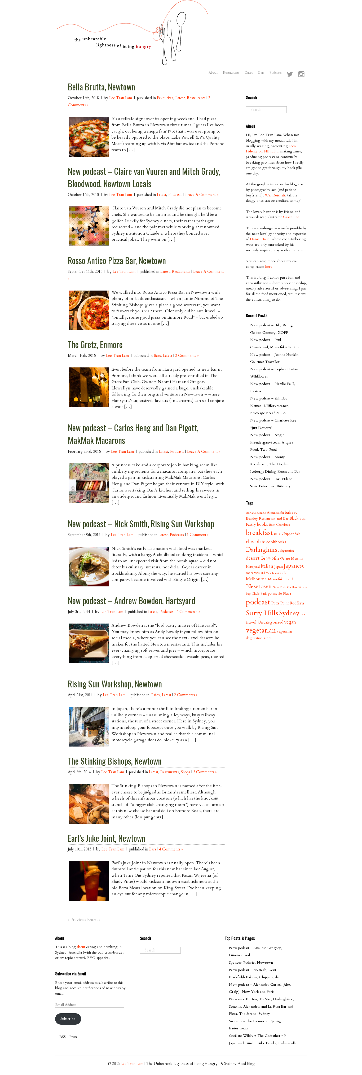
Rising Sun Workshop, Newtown (115, 684)
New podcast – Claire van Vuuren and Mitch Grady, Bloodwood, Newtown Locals (144, 177)
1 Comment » (198, 534)
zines (267, 637)
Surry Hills (262, 613)
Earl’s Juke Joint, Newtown (106, 838)
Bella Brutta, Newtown (101, 87)
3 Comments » (186, 355)
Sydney (289, 613)
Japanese (294, 566)
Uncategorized (270, 622)
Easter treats (238, 1028)
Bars (261, 72)
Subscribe (68, 1018)
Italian (267, 566)
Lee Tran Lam (120, 97)
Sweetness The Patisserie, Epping (255, 1021)
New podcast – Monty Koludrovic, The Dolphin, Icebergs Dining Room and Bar (275, 464)
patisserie (275, 593)
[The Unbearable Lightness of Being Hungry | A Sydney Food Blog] (131, 60)
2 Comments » (185, 694)
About (213, 72)
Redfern (297, 603)
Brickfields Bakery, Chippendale (254, 977)
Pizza (287, 593)
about (81, 946)
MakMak (266, 573)
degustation (287, 551)
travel (251, 622)
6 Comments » (188, 611)
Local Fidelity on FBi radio (271, 148)
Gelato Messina (291, 558)
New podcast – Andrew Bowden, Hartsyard (131, 600)
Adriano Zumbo (256, 513)
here (268, 266)
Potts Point (280, 603)
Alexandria (275, 512)
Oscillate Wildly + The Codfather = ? (257, 1035)
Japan (278, 566)
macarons (252, 573)
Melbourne (256, 579)
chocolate (255, 541)
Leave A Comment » (201, 194)
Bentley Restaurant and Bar (267, 518)
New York (279, 587)
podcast (258, 602)
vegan (290, 622)
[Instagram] (301, 74)
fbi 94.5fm (270, 558)
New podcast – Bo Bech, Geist (252, 969)
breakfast (259, 533)
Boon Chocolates (279, 525)
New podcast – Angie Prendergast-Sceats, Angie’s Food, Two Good (271, 442)
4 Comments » (171, 849)
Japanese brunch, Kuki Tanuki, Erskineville (263, 1043)
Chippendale (291, 534)
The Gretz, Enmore (95, 344)
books (262, 524)
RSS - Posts (68, 1036)
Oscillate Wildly (297, 587)
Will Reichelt (275, 195)
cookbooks (276, 542)
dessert (252, 558)
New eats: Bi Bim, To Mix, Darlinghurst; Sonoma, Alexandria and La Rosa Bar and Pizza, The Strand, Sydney (261, 1006)
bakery (291, 512)
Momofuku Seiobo (282, 579)
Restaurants (231, 72)
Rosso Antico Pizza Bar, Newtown (117, 260)
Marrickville (279, 573)
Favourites (165, 97)
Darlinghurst (262, 550)
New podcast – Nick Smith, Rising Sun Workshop (141, 523)
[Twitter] (290, 74)
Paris (264, 593)
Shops (185, 772)
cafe (277, 533)
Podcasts (275, 72)
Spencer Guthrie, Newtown (251, 962)
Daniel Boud (260, 239)
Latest (180, 97)
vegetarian (261, 630)
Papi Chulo (252, 594)
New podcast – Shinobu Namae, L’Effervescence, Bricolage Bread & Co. (269, 405)
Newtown (259, 586)
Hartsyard (253, 566)
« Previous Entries (84, 920)
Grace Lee (291, 217)
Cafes (249, 72)
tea (303, 614)
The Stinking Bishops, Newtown (115, 761)
